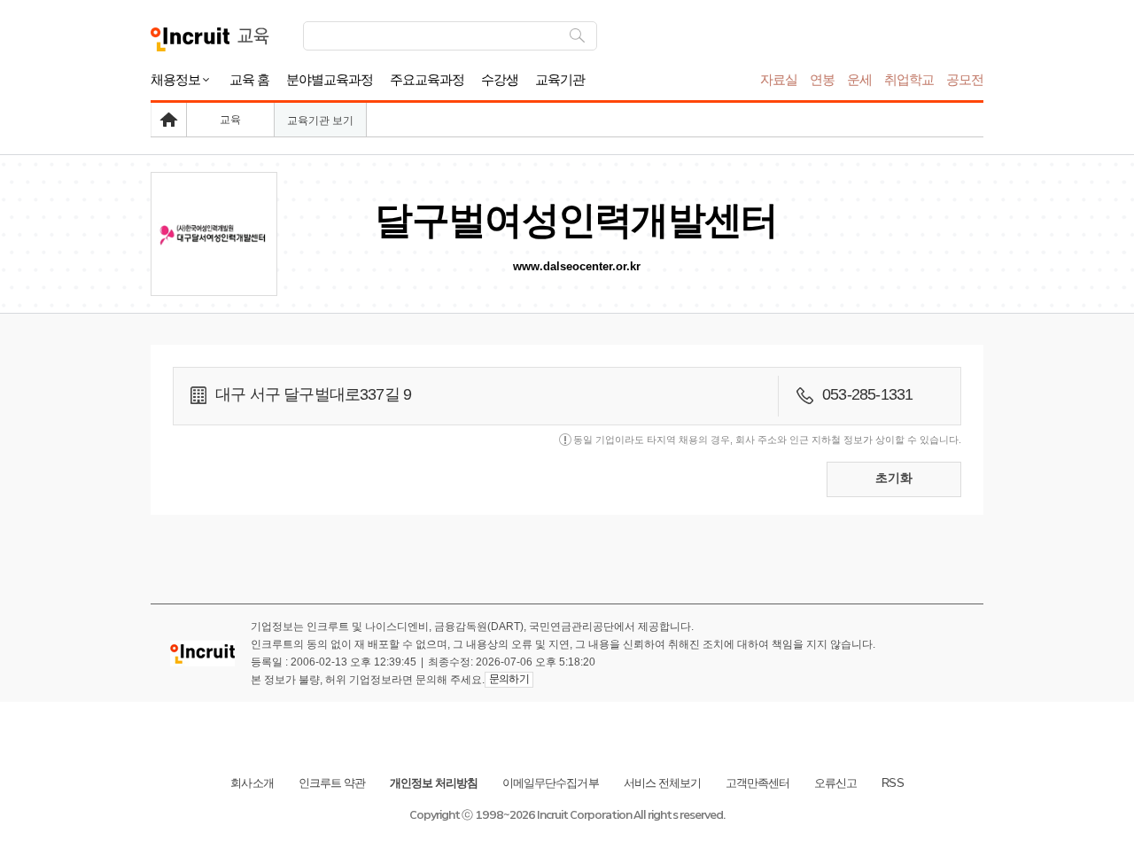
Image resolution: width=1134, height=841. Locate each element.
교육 (230, 119)
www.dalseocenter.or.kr (577, 266)
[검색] (577, 36)
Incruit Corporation (584, 814)
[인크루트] (190, 39)
